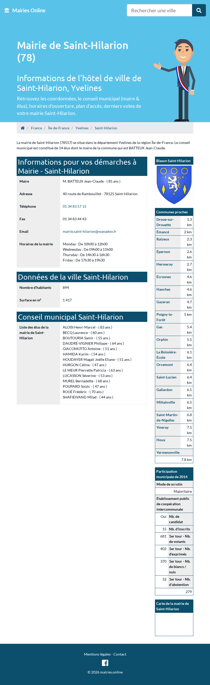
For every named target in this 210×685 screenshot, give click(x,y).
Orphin (162, 339)
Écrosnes (163, 277)
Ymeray (162, 427)
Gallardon (164, 389)
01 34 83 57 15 (74, 206)
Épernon (163, 251)
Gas (159, 327)
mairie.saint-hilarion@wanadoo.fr (90, 231)
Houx (160, 440)
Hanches (163, 289)
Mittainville (165, 402)
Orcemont (164, 364)
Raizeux (162, 239)
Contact (119, 654)
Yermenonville (168, 452)
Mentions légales (97, 654)
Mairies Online (28, 10)
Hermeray (164, 264)
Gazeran (163, 302)
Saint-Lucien (166, 377)
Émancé (162, 232)
